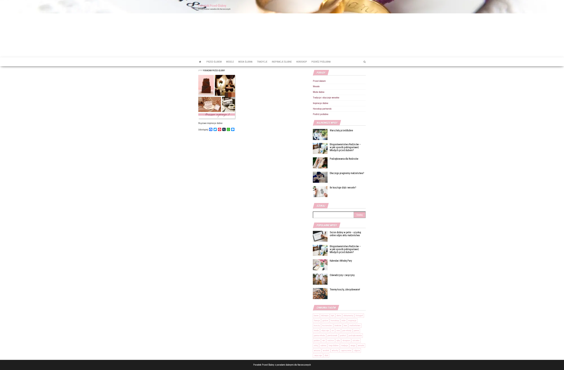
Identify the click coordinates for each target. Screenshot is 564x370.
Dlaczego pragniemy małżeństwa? (347, 173)
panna (356, 330)
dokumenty (348, 315)
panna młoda (319, 335)
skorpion (346, 340)
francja (317, 320)
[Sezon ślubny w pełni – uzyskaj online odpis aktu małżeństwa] (320, 236)
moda (316, 330)
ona (338, 330)
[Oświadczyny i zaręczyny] (320, 279)
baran (316, 315)
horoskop (335, 320)
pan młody (346, 330)
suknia (323, 345)
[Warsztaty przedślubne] (320, 134)
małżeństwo (355, 325)
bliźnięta (324, 315)
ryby (338, 340)
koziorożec (327, 325)
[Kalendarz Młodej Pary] (320, 264)
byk (332, 315)
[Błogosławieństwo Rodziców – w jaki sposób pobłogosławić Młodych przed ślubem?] (320, 148)
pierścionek (332, 335)
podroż (343, 335)
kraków (338, 325)
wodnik (326, 350)
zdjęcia (357, 350)
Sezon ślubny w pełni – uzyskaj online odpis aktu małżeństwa (345, 234)
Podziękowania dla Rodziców (344, 158)
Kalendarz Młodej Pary (341, 260)
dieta (339, 315)
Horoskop (301, 61)
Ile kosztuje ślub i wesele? (343, 187)
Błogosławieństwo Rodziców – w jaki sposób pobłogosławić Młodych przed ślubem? (345, 147)
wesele (361, 345)
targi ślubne (334, 345)
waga (353, 345)
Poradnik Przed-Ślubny (212, 5)
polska (317, 340)
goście (325, 320)
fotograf (359, 315)
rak (323, 340)
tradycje (344, 345)
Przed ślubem (214, 61)
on (333, 330)
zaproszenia (346, 350)
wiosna (317, 350)
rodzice (331, 340)
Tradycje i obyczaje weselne (326, 97)
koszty (317, 325)
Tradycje (262, 61)
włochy (335, 350)
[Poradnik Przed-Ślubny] (200, 61)
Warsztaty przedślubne (341, 130)
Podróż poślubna (321, 61)
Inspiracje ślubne (282, 61)
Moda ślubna (245, 61)
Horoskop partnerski (322, 108)
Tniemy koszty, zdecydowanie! (345, 289)
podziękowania (355, 335)
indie (344, 320)
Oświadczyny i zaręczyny (342, 275)
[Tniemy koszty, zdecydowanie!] (320, 293)
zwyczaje (318, 355)
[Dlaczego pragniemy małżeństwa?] (320, 177)
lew (345, 325)
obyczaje (325, 330)
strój (316, 345)
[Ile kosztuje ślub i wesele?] (320, 191)
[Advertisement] (282, 35)
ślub (326, 355)
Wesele (230, 61)
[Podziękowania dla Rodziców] (320, 162)
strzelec (356, 340)
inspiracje (352, 320)
